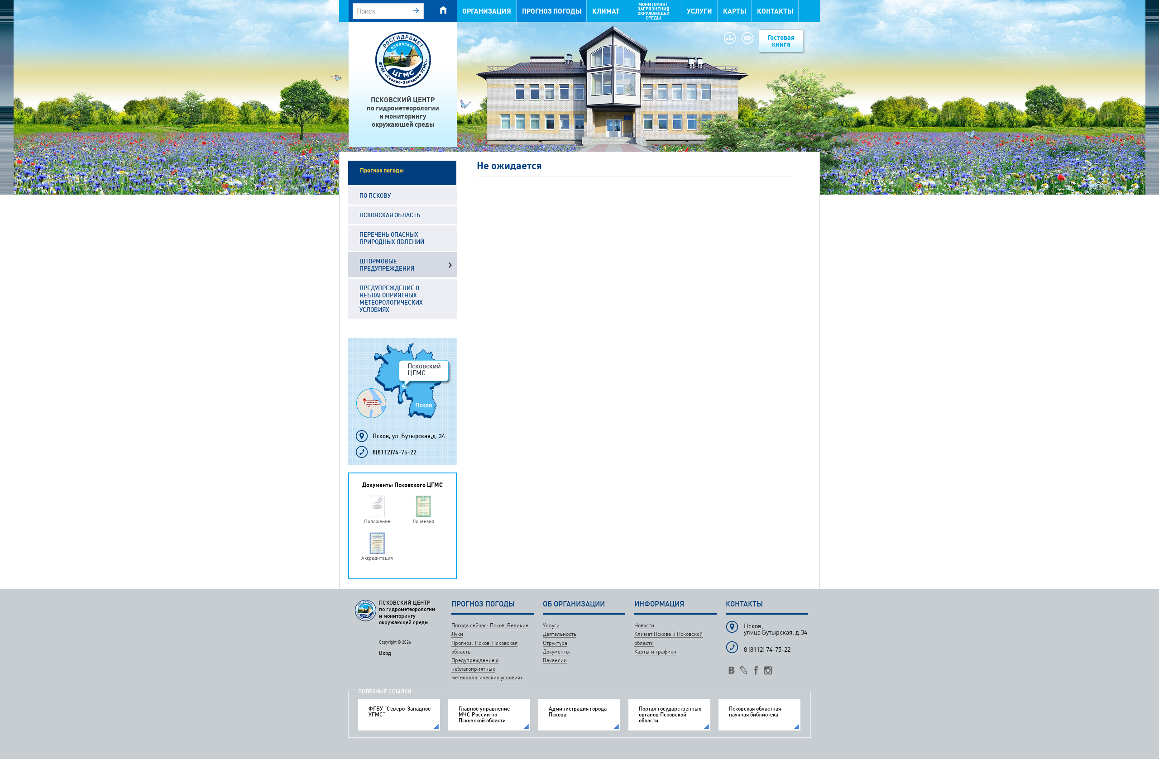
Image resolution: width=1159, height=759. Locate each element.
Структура (555, 643)
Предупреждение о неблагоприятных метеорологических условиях (391, 298)
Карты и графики (655, 651)
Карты (734, 11)
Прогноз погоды (551, 11)
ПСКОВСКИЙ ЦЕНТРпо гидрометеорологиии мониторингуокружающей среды (403, 112)
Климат (606, 11)
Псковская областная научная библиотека (755, 711)
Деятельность (559, 633)
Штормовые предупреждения (386, 265)
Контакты (775, 11)
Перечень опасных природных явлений (391, 238)
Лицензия (423, 521)
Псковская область (389, 215)
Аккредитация (377, 558)
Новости (644, 625)
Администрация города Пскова (578, 711)
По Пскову (375, 195)
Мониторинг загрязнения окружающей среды (653, 11)
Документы (556, 651)
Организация (486, 11)
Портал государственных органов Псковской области (670, 715)
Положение (377, 521)
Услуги (699, 11)
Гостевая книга (781, 41)
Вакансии (555, 660)
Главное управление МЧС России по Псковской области (484, 715)
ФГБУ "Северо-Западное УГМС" (400, 711)
